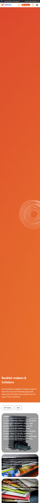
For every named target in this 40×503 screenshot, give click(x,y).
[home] (7, 5)
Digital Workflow (10, 473)
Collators (8, 448)
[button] (37, 5)
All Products (7, 408)
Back (18, 408)
